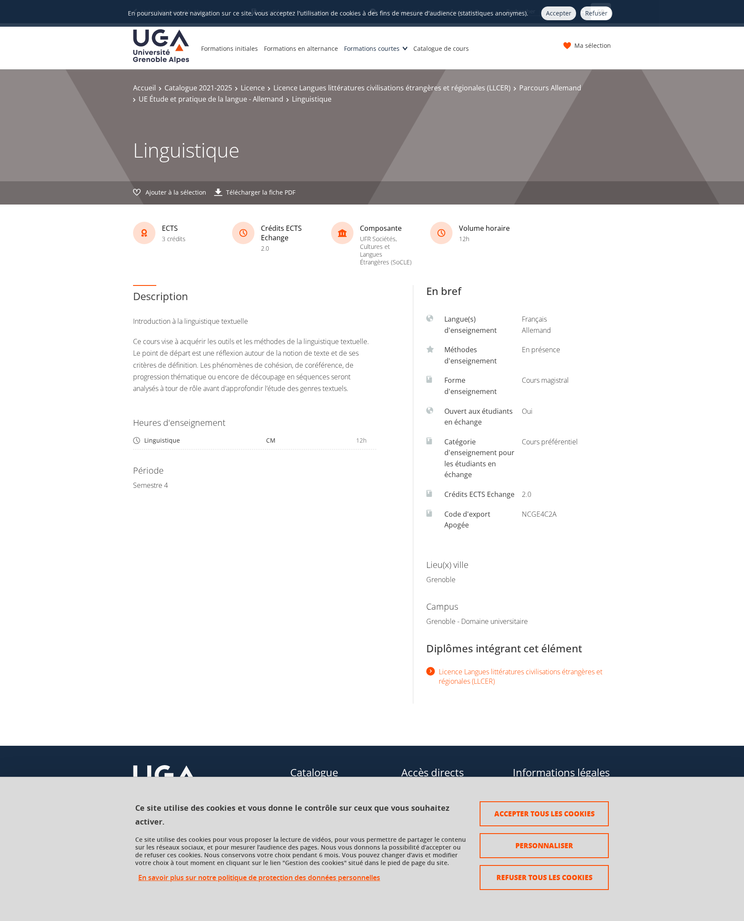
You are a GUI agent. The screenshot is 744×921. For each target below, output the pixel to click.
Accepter (558, 13)
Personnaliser (544, 845)
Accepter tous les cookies (544, 814)
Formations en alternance (301, 48)
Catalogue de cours (441, 48)
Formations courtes (372, 48)
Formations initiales (229, 48)
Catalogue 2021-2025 (198, 88)
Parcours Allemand (550, 88)
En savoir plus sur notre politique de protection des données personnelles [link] (259, 878)
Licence (253, 88)
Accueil (144, 88)
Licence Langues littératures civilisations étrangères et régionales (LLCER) (392, 88)
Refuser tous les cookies (544, 877)
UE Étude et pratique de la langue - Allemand (211, 99)
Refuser (596, 13)
